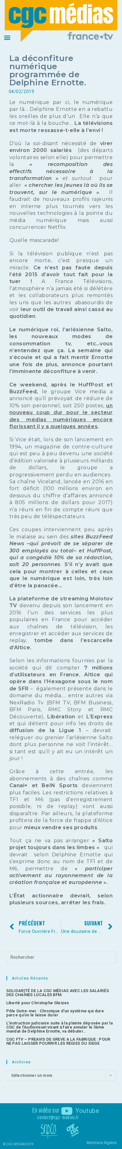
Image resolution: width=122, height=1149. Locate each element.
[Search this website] (61, 957)
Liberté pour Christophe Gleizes (37, 1002)
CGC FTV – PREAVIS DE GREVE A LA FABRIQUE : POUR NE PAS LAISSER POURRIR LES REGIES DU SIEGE (58, 1041)
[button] (7, 37)
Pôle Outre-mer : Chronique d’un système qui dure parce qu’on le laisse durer (55, 1013)
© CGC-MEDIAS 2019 (18, 1144)
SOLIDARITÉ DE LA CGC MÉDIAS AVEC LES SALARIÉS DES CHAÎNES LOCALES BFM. (57, 992)
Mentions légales (102, 1143)
